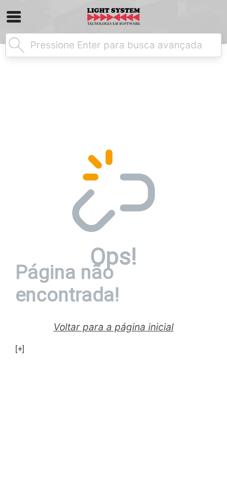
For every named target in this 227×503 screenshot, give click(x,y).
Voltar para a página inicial (113, 327)
